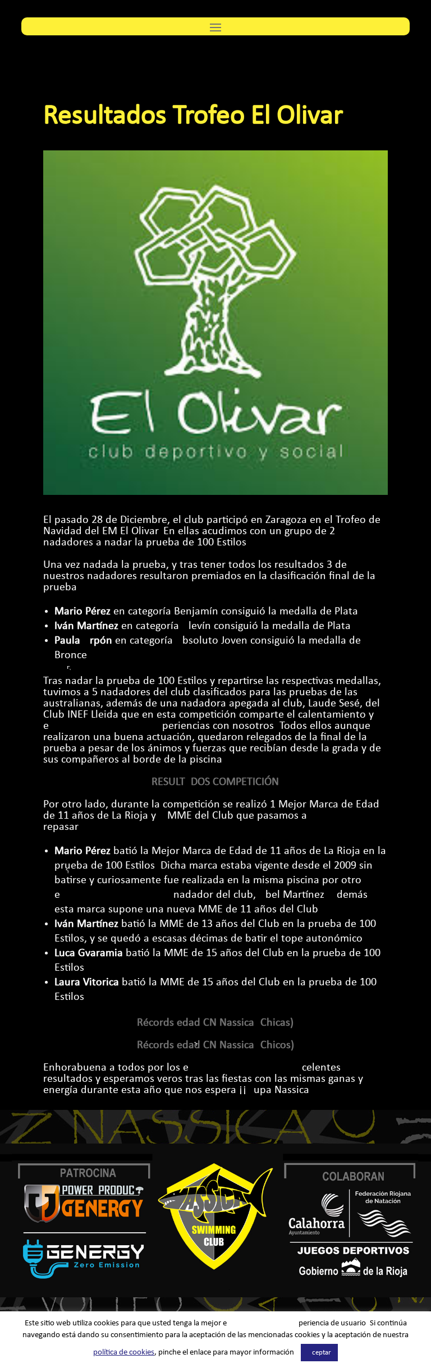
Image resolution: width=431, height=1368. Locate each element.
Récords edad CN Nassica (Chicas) (215, 1023)
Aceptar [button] (319, 1352)
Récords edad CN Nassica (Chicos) (215, 1045)
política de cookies (123, 1352)
